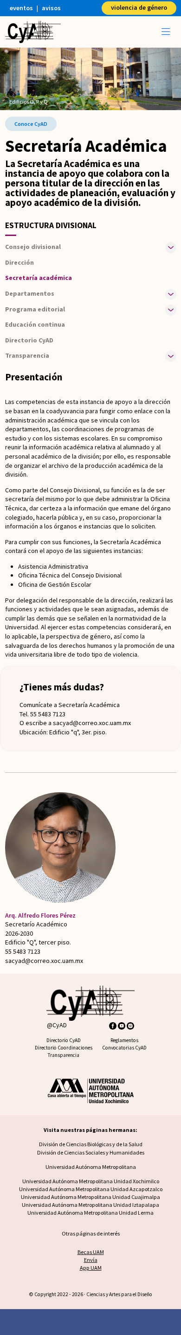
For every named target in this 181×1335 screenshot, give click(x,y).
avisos (51, 8)
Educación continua (35, 324)
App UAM (91, 1267)
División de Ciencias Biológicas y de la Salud (90, 1144)
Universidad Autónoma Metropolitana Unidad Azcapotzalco (90, 1189)
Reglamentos (124, 1040)
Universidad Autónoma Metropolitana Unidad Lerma (90, 1212)
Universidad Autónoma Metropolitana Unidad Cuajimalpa (90, 1196)
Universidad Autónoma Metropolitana (90, 1166)
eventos (21, 8)
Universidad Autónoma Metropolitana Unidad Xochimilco (90, 1181)
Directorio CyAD (29, 340)
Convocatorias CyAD (124, 1047)
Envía (90, 1259)
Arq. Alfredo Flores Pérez (40, 915)
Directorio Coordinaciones (63, 1047)
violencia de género (139, 7)
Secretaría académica (38, 277)
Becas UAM (91, 1251)
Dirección (19, 262)
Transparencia (63, 1055)
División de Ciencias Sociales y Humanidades (90, 1152)
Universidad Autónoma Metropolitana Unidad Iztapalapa (90, 1204)
